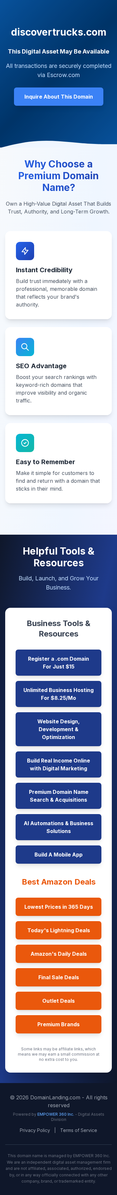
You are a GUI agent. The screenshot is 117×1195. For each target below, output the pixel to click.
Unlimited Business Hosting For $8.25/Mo (58, 694)
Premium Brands (58, 1024)
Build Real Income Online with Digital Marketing (58, 764)
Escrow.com (63, 74)
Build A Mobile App (58, 854)
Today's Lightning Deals (58, 930)
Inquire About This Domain (58, 96)
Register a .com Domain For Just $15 (58, 662)
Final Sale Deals (58, 977)
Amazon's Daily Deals (59, 954)
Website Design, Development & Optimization (58, 729)
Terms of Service (78, 1130)
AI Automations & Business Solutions (58, 827)
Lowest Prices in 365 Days (58, 907)
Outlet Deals (58, 1001)
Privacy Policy (35, 1130)
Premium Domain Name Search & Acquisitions (58, 796)
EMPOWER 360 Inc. (56, 1114)
